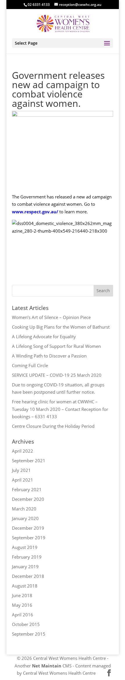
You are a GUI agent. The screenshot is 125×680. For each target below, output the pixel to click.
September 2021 (28, 460)
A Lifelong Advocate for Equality (44, 336)
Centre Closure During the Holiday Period (53, 426)
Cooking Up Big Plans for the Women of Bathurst (61, 327)
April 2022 (22, 451)
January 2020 (25, 518)
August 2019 (25, 547)
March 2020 (24, 509)
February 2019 (27, 557)
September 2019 (28, 537)
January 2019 (25, 566)
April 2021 (22, 480)
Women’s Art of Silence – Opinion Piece (51, 317)
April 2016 (22, 615)
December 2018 (28, 576)
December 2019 (28, 528)
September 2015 (28, 634)
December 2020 (28, 499)
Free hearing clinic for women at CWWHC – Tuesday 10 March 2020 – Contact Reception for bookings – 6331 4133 (60, 409)
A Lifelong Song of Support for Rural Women (56, 346)
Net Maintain (46, 666)
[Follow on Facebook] (109, 673)
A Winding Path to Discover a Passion (49, 356)
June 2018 (22, 595)
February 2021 (27, 489)
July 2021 (21, 470)
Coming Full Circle (30, 365)
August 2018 (25, 586)
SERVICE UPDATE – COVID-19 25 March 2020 (56, 375)
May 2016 (22, 605)
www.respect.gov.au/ (35, 212)
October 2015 (26, 624)
